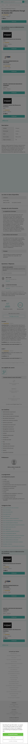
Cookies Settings (13, 741)
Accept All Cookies (13, 734)
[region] (14, 733)
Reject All (13, 737)
